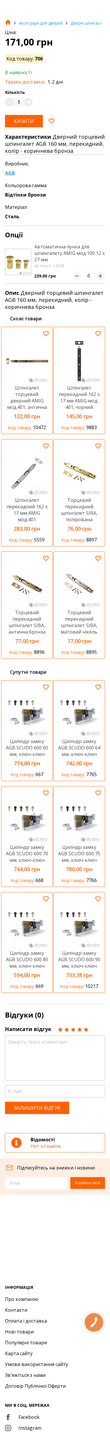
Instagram (29, 1428)
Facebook (29, 1417)
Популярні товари (26, 1342)
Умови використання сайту (36, 1364)
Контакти (16, 1310)
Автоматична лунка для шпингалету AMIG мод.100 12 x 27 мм (69, 253)
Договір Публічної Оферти (35, 1386)
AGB (10, 173)
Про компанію (21, 1299)
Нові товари (19, 1331)
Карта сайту (19, 1353)
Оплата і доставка (26, 1321)
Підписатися (87, 1183)
